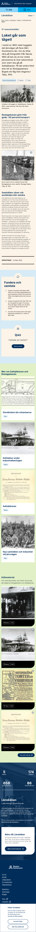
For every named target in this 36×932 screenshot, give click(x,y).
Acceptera (18, 921)
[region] (18, 918)
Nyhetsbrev (5, 889)
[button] (18, 93)
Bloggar (4, 894)
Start (2, 20)
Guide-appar (6, 892)
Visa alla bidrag (25, 755)
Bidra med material (14, 849)
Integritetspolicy (7, 884)
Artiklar (19, 20)
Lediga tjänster (6, 879)
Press (3, 899)
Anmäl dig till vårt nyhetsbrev (9, 822)
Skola (7, 20)
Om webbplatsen (7, 882)
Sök (10, 10)
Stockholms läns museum (22, 3)
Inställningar (18, 927)
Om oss (4, 874)
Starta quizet (18, 346)
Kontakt (4, 877)
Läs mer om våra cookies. (15, 916)
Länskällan (13, 20)
